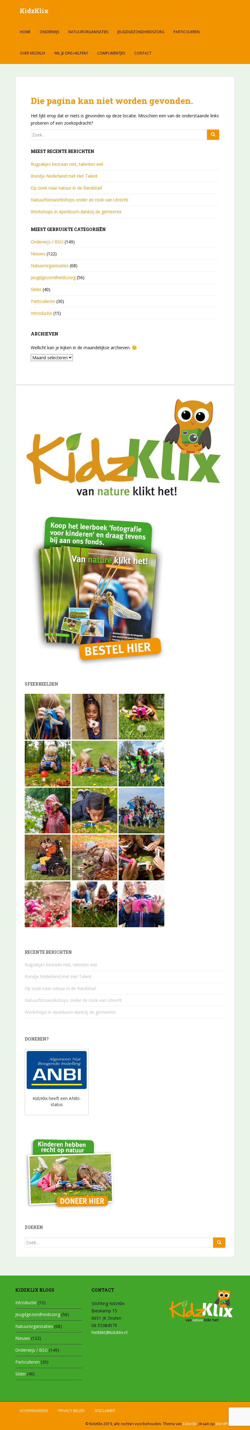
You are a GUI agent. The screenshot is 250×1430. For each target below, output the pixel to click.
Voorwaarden (34, 1410)
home (25, 31)
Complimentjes (111, 53)
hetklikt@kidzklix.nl (109, 1332)
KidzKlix (34, 11)
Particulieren (186, 31)
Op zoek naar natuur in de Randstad (66, 188)
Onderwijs (49, 31)
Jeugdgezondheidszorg (140, 31)
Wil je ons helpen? (71, 53)
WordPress (225, 1423)
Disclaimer (105, 1410)
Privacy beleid (71, 1410)
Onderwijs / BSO (47, 242)
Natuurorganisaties (88, 31)
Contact (143, 53)
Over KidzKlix (32, 53)
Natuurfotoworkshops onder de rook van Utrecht (79, 200)
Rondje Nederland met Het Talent (64, 176)
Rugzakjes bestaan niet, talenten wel (67, 164)
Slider (36, 289)
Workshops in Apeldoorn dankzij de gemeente (76, 212)
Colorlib (190, 1423)
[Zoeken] (213, 135)
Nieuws (38, 254)
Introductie (41, 313)
